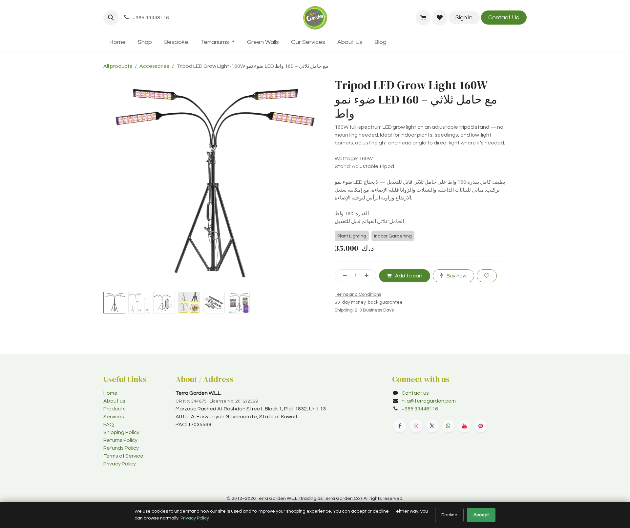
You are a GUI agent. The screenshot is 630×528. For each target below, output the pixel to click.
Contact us (415, 393)
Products (114, 408)
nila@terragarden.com (429, 401)
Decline (449, 515)
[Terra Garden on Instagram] (416, 425)
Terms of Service (123, 456)
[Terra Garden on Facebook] (399, 425)
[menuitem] (117, 42)
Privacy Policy (119, 463)
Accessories (154, 66)
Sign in (463, 17)
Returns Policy (120, 440)
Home (110, 393)
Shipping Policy (121, 432)
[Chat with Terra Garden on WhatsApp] (448, 425)
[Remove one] (342, 276)
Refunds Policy (121, 448)
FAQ (108, 424)
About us (114, 401)
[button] (110, 17)
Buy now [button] (456, 275)
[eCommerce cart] (423, 17)
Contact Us (503, 17)
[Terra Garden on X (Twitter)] (432, 425)
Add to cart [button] (408, 275)
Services (113, 416)
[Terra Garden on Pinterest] (480, 425)
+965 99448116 (420, 408)
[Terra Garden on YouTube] (464, 425)
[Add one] (368, 276)
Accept (481, 515)
